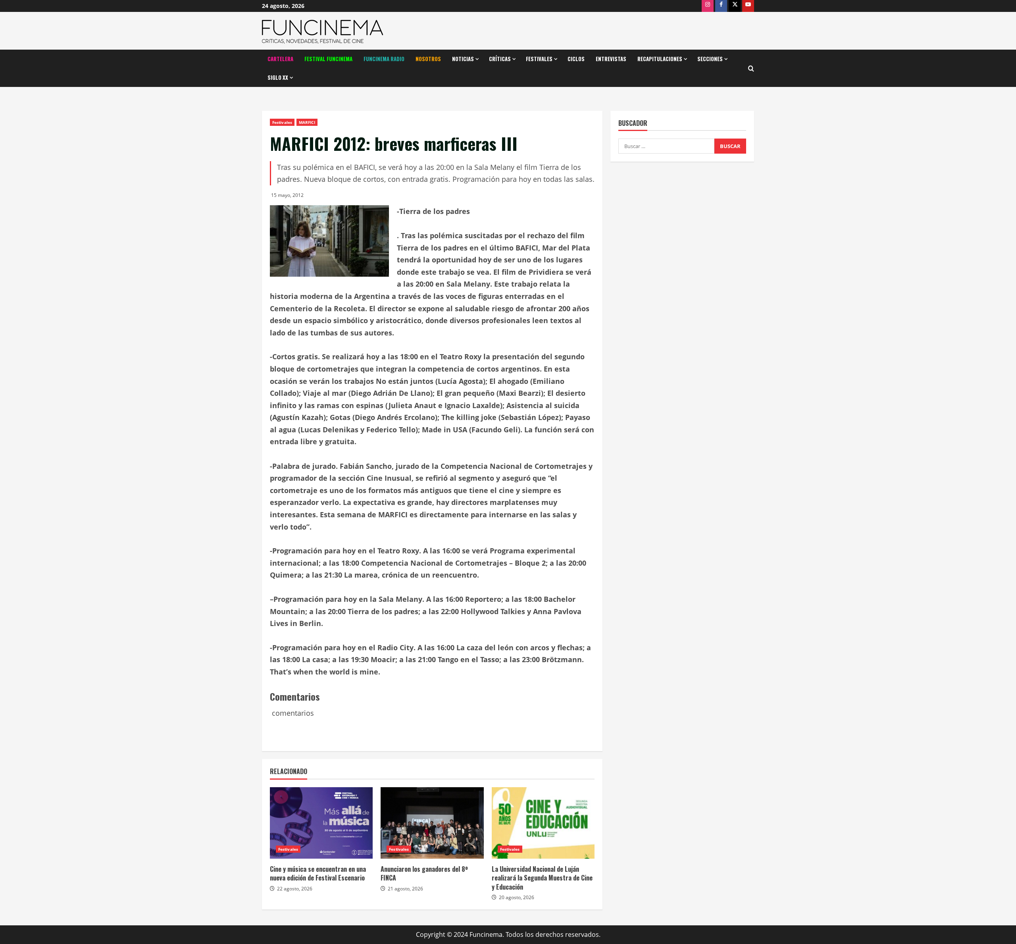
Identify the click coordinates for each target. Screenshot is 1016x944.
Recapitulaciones (659, 59)
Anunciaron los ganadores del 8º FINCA (424, 873)
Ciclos (576, 59)
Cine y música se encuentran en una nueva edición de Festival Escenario (318, 873)
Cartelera (280, 59)
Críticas (500, 59)
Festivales (539, 59)
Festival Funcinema (328, 59)
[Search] (751, 68)
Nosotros (428, 59)
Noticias (463, 59)
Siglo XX (277, 77)
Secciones (710, 59)
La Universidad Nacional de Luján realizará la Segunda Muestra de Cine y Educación (542, 878)
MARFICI (307, 122)
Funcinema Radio (384, 59)
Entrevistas (611, 59)
